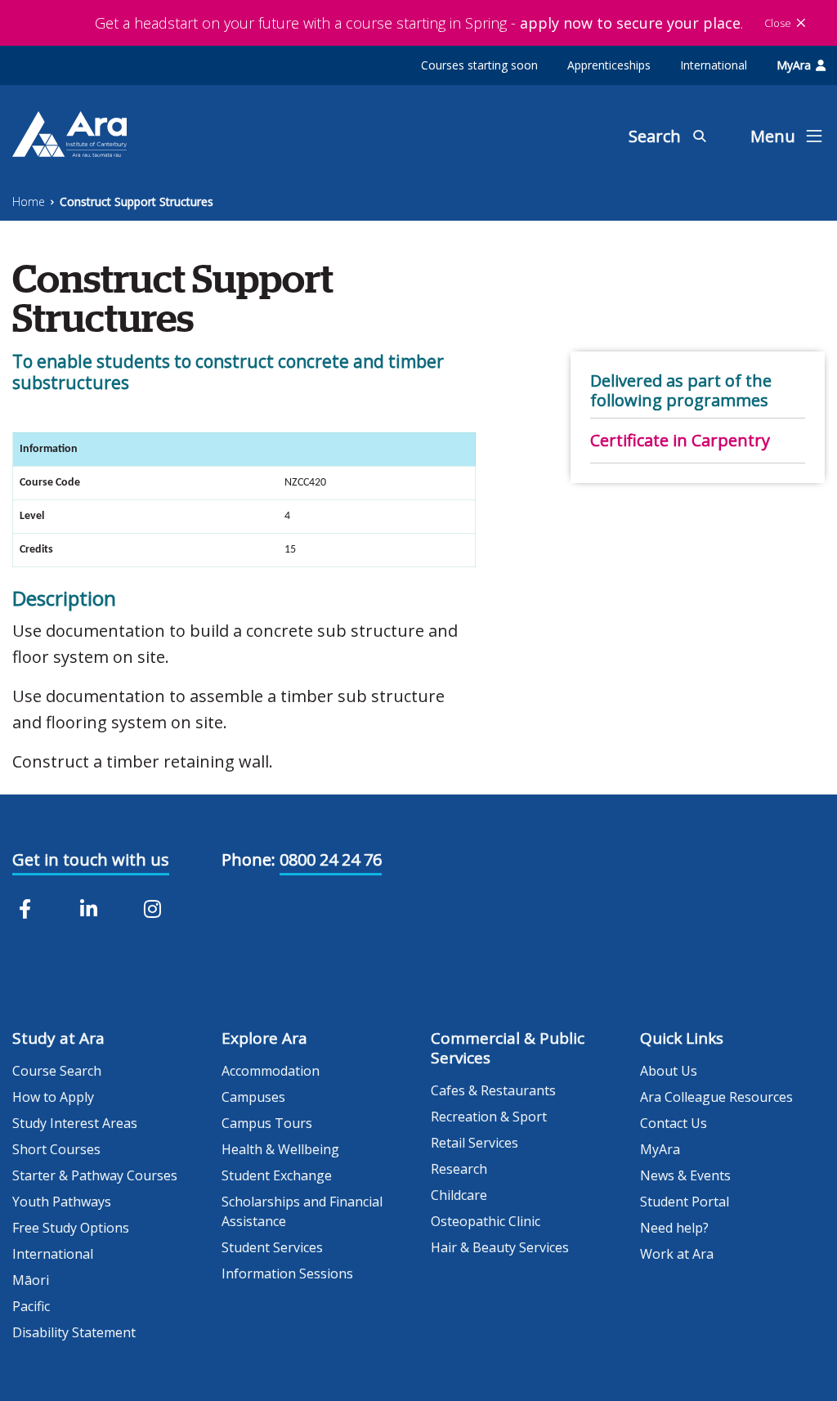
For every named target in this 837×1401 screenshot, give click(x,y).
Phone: (248, 859)
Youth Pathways (61, 1202)
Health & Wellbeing (280, 1149)
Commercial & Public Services (507, 1047)
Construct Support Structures (136, 201)
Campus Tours (267, 1123)
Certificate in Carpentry (680, 440)
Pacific (31, 1306)
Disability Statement (74, 1332)
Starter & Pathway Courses (94, 1175)
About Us (668, 1071)
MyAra (794, 65)
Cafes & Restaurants (493, 1090)
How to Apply (53, 1097)
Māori (30, 1280)
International (713, 65)
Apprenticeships (609, 65)
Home (28, 201)
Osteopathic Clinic (485, 1221)
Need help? (674, 1228)
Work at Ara (677, 1254)
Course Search (56, 1071)
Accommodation (271, 1071)
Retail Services (474, 1143)
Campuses (253, 1097)
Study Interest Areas (74, 1123)
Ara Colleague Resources (716, 1097)
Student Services (272, 1247)
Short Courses (56, 1149)
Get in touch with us (90, 859)
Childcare (459, 1195)
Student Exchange (277, 1175)
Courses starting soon (479, 65)
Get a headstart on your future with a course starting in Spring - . (419, 23)
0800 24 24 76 (331, 859)
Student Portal (684, 1202)
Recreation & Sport (489, 1117)
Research (459, 1169)
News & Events (685, 1175)
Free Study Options (70, 1228)
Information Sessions (287, 1273)
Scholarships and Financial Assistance (302, 1211)
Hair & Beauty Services (500, 1247)
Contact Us (673, 1123)
